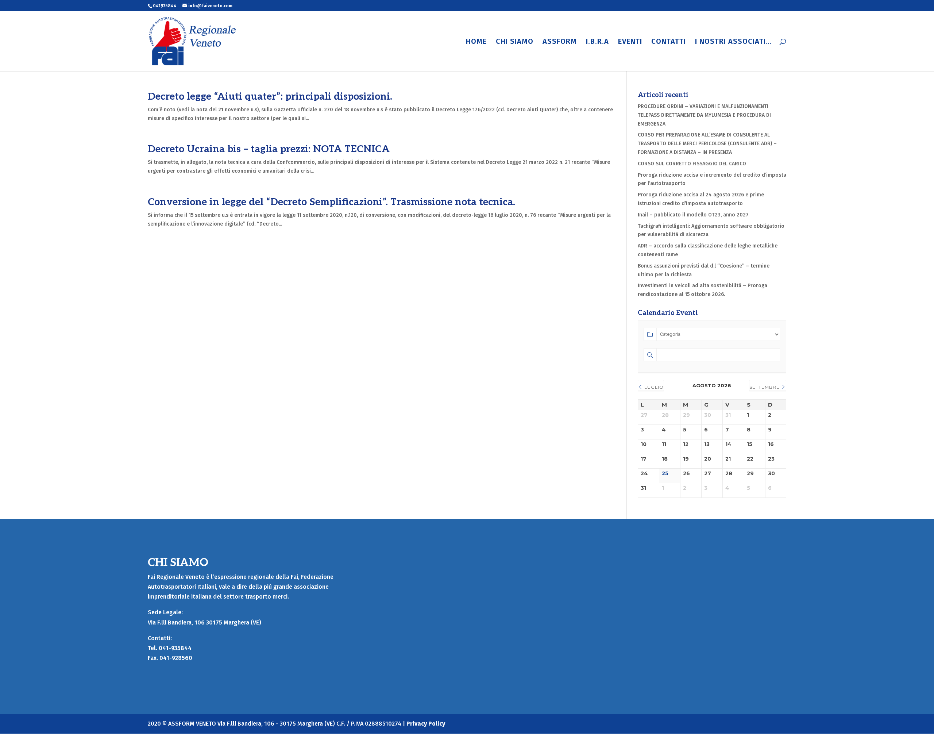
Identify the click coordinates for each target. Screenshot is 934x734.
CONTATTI (668, 42)
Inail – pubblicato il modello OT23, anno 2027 (693, 215)
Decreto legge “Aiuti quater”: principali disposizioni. (270, 97)
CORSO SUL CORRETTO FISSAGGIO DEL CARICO (692, 164)
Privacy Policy (425, 723)
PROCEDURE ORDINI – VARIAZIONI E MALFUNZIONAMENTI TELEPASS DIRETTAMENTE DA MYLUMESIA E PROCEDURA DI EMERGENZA (704, 115)
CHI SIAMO (514, 42)
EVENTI (630, 42)
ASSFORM (560, 42)
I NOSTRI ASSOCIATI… (733, 42)
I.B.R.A (597, 42)
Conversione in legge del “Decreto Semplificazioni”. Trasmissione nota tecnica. (331, 202)
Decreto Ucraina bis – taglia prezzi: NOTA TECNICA (269, 149)
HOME (476, 42)
